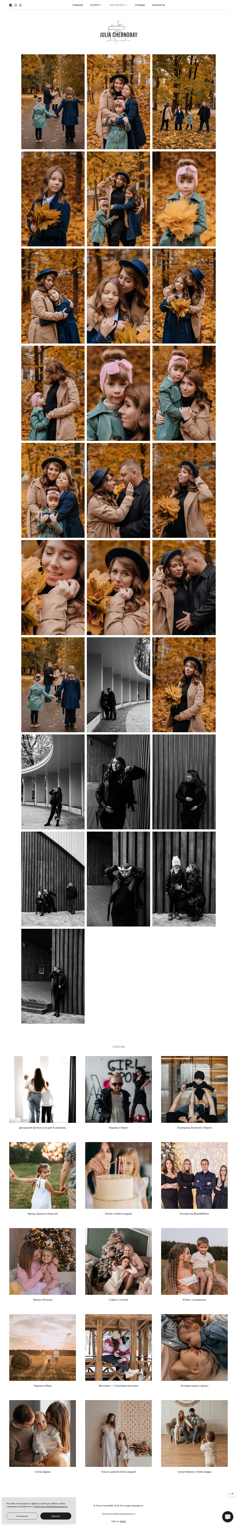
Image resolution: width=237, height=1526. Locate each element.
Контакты (158, 4)
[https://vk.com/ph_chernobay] (10, 5)
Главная (77, 4)
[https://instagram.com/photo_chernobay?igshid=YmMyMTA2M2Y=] (15, 5)
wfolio (123, 1521)
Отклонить (22, 1516)
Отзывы (140, 4)
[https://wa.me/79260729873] (20, 5)
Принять (55, 1516)
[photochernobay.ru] (118, 32)
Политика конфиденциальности (118, 1513)
